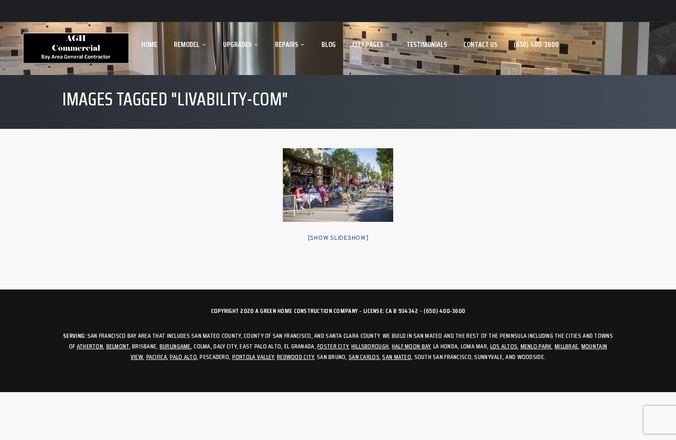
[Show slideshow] (338, 238)
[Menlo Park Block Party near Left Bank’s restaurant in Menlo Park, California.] (338, 185)
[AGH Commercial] (76, 48)
